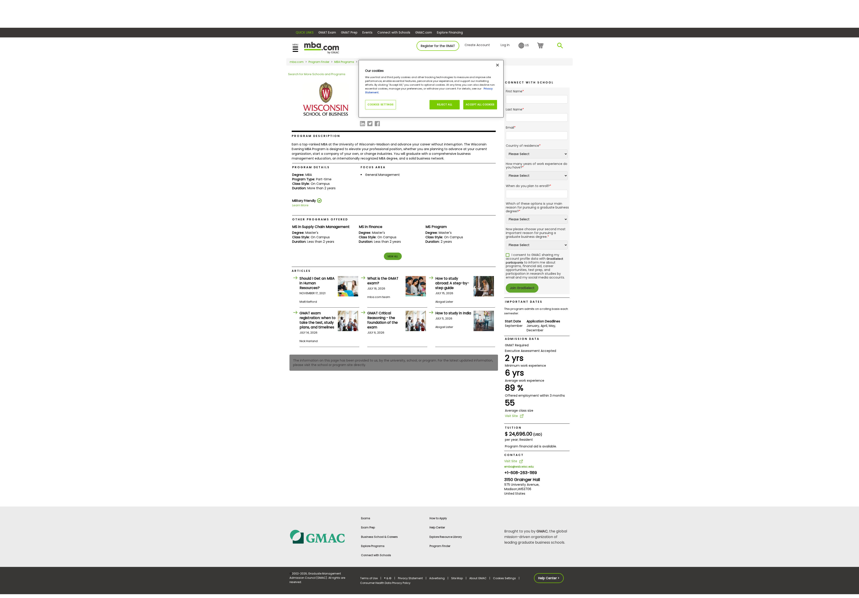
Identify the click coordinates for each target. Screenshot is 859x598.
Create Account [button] (477, 45)
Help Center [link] (437, 527)
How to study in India (453, 313)
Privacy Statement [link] (410, 578)
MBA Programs (344, 62)
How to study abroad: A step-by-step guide (452, 283)
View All (392, 256)
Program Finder (318, 62)
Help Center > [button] (548, 578)
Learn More (300, 205)
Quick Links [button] (305, 32)
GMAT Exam (327, 32)
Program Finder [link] (440, 546)
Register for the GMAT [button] (438, 46)
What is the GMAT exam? (382, 281)
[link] (322, 536)
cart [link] (541, 46)
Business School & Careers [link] (379, 537)
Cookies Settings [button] (504, 578)
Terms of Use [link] (369, 578)
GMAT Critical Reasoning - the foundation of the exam (382, 320)
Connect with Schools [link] (376, 555)
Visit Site (511, 416)
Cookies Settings (380, 104)
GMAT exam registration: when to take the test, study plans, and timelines (318, 320)
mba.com (297, 62)
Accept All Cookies (480, 104)
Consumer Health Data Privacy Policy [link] (385, 583)
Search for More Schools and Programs (316, 74)
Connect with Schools (393, 32)
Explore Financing (450, 32)
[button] (524, 46)
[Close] (497, 65)
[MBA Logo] (321, 47)
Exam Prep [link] (368, 527)
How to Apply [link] (438, 518)
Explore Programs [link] (373, 546)
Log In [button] (505, 45)
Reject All (444, 104)
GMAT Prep (349, 32)
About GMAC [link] (478, 578)
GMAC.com (423, 32)
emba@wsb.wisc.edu (519, 466)
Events (367, 32)
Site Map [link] (457, 578)
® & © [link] (387, 578)
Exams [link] (365, 518)
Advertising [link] (437, 578)
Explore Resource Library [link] (446, 537)
